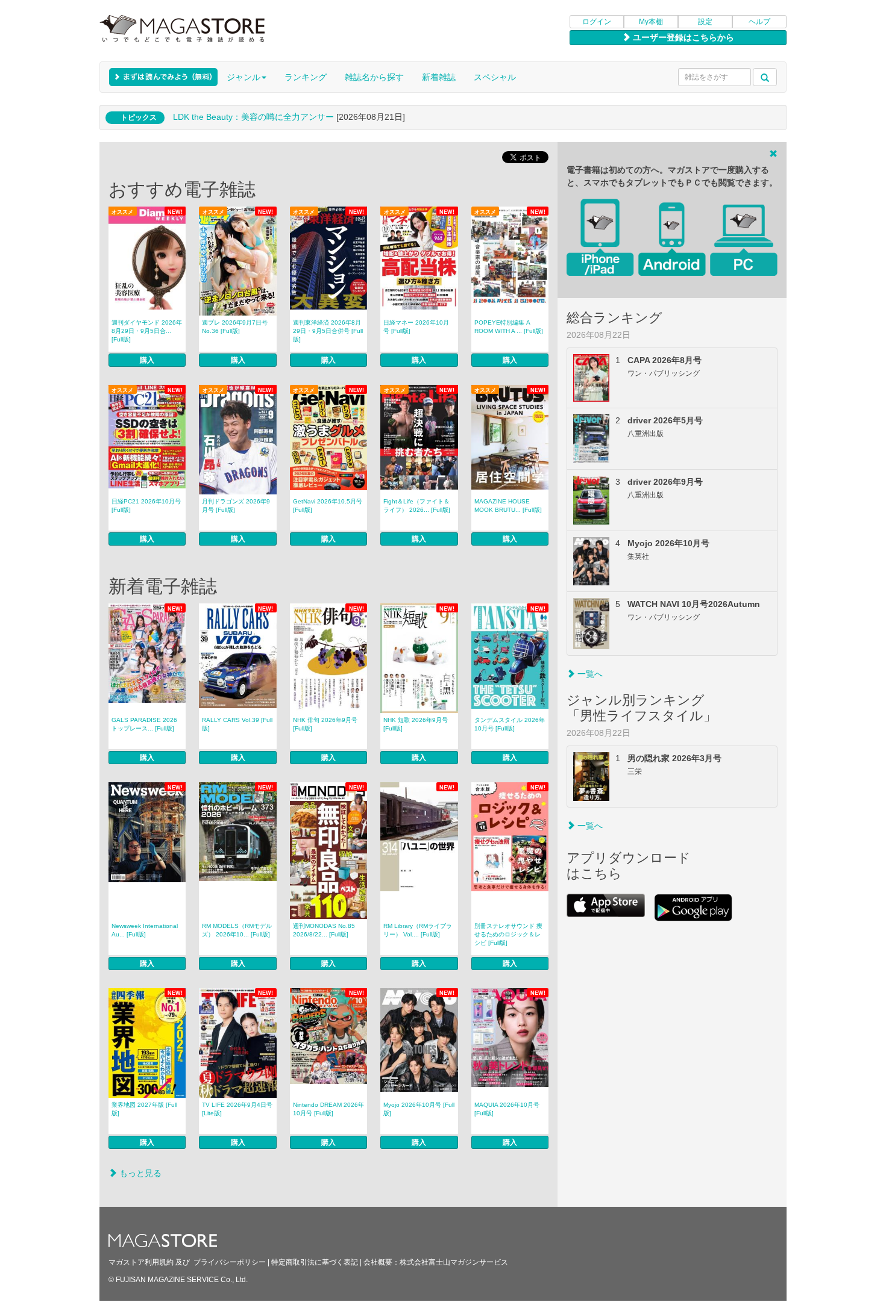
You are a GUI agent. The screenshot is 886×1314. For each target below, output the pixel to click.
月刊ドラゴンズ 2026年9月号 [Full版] (236, 505)
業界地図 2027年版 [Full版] (144, 1108)
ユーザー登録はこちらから (682, 37)
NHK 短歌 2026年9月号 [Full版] (415, 724)
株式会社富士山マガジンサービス (454, 1262)
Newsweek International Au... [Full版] (145, 930)
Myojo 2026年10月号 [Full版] (418, 1108)
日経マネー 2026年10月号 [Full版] (416, 326)
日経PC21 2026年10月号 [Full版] (146, 505)
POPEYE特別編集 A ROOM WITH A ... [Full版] (508, 326)
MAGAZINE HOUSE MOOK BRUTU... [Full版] (508, 505)
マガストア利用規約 (141, 1262)
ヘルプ (759, 21)
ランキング (305, 77)
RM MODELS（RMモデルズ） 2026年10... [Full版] (237, 930)
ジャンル (243, 77)
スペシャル (495, 77)
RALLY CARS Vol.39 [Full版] (237, 724)
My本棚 (651, 21)
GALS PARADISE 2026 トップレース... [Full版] (144, 724)
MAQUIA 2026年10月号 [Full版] (506, 1108)
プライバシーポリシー (229, 1262)
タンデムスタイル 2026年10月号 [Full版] (509, 724)
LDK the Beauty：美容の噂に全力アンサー (253, 117)
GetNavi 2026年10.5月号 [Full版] (327, 505)
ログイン (596, 21)
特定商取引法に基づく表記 (314, 1262)
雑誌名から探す (374, 77)
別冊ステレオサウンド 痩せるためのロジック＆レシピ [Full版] (508, 934)
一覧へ (589, 674)
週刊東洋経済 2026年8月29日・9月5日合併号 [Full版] (328, 331)
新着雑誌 (439, 77)
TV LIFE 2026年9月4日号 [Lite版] (237, 1108)
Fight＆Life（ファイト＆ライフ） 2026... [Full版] (416, 505)
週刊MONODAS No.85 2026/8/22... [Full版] (324, 930)
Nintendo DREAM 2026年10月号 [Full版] (328, 1108)
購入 (147, 360)
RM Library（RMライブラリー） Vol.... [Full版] (417, 930)
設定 (705, 21)
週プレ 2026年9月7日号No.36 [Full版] (235, 326)
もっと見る (139, 1173)
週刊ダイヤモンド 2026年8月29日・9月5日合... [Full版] (147, 331)
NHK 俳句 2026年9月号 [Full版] (325, 724)
